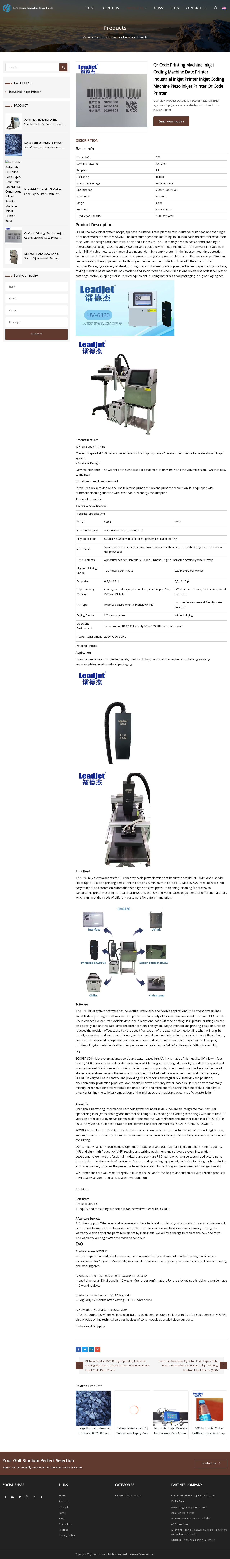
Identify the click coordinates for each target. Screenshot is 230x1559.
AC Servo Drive (180, 1524)
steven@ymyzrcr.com (142, 1554)
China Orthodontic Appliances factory (193, 1495)
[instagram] (34, 1497)
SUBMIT (36, 334)
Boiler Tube (178, 1501)
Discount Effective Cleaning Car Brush (193, 1539)
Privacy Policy (67, 1535)
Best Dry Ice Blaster (183, 1512)
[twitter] (19, 1497)
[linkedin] (12, 1497)
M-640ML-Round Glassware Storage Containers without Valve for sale (199, 1532)
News (158, 8)
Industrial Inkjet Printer (123, 37)
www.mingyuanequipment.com (189, 1507)
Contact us (196, 8)
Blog (174, 8)
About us (110, 8)
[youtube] (27, 1497)
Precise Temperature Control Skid (190, 1518)
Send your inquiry (171, 121)
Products (134, 8)
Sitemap (63, 1529)
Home (90, 8)
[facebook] (5, 1497)
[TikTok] (41, 1497)
